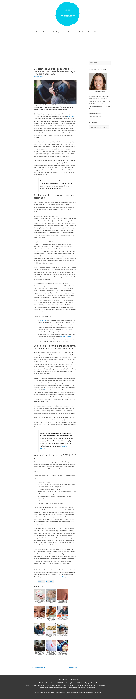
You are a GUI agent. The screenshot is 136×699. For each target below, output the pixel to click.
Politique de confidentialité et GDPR (51, 683)
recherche (42, 320)
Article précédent (38, 668)
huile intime (70, 116)
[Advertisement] (68, 45)
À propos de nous (90, 683)
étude (46, 390)
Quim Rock (46, 142)
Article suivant (73, 668)
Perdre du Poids (38, 76)
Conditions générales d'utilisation (73, 683)
